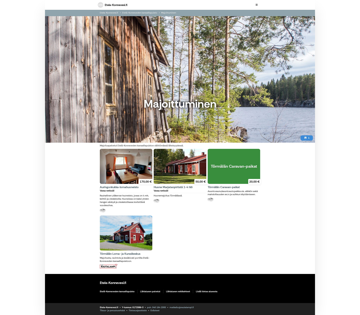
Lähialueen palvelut (150, 291)
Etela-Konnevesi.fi (109, 12)
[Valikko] (256, 5)
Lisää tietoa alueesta (206, 291)
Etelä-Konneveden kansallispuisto (139, 12)
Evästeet (154, 310)
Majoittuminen (168, 12)
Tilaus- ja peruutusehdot (112, 310)
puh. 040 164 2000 (156, 307)
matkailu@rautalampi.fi (182, 307)
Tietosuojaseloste (138, 310)
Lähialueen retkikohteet (178, 291)
